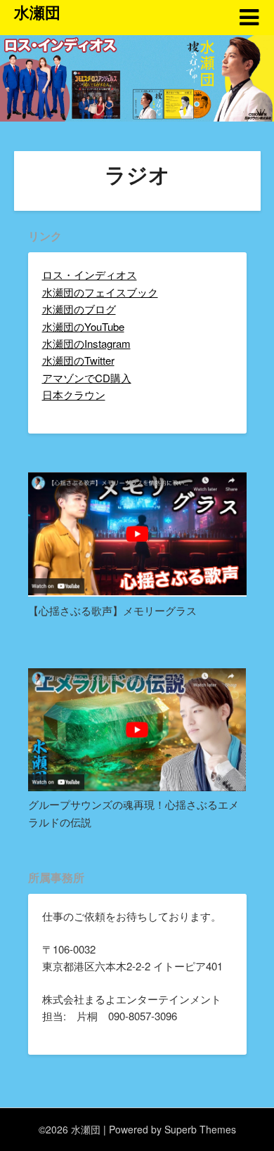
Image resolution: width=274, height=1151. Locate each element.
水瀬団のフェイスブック (100, 292)
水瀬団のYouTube (83, 326)
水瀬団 (37, 12)
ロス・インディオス (89, 274)
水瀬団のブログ (79, 308)
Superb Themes (200, 1129)
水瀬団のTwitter (78, 360)
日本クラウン (73, 394)
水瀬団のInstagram (86, 343)
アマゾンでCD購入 (86, 377)
